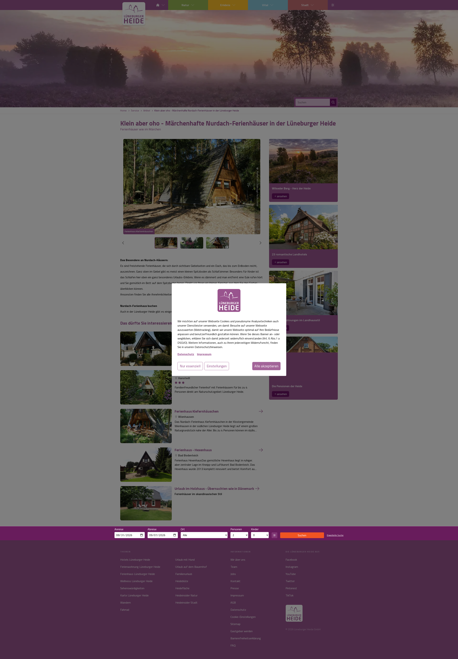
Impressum (204, 354)
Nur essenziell (190, 366)
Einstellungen (217, 366)
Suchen (302, 535)
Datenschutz (185, 354)
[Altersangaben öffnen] (274, 535)
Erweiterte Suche (335, 535)
